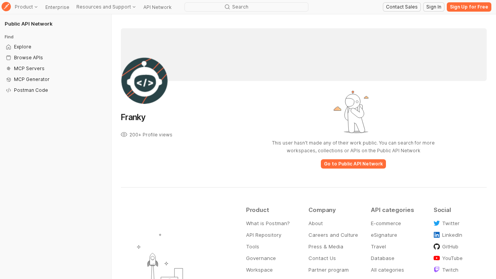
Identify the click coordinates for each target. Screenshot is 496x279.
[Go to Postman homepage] (6, 7)
